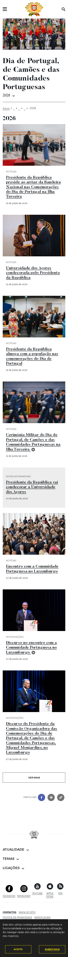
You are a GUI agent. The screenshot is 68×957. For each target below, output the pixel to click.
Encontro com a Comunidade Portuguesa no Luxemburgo (32, 569)
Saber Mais (52, 949)
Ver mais (34, 777)
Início (6, 108)
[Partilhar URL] (60, 797)
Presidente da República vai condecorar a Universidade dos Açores (32, 487)
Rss (60, 893)
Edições (24, 109)
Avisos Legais (42, 917)
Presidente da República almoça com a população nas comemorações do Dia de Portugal (32, 356)
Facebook (9, 896)
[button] (63, 9)
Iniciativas (14, 109)
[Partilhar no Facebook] (41, 797)
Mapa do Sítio (27, 912)
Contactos (9, 912)
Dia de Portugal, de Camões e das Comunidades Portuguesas (19, 109)
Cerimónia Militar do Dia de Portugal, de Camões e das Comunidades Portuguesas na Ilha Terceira (33, 442)
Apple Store (50, 895)
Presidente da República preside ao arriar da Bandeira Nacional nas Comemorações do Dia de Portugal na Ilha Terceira (33, 187)
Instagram (23, 896)
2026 (6, 95)
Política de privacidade (17, 917)
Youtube (37, 893)
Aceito (18, 949)
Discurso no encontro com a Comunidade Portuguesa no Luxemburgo (31, 648)
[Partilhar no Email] (51, 797)
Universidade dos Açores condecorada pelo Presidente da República (33, 273)
